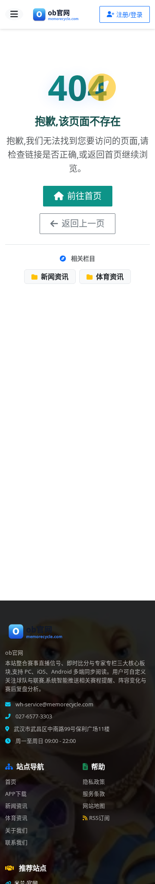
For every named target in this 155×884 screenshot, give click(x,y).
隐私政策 (94, 781)
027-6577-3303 (33, 716)
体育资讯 (109, 276)
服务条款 (94, 794)
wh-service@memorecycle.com (53, 704)
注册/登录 (129, 14)
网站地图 (94, 806)
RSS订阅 (99, 818)
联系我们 (16, 842)
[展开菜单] (14, 14)
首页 (10, 781)
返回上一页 (83, 223)
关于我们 (16, 830)
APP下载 (16, 794)
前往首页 (84, 196)
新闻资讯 (53, 276)
